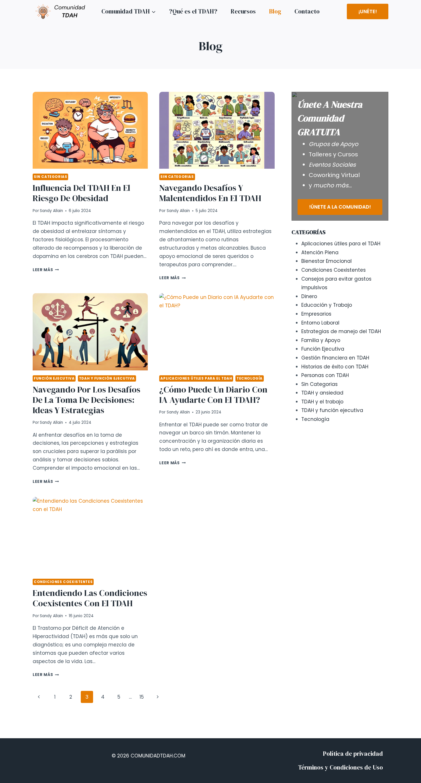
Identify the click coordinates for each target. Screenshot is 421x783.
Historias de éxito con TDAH (334, 366)
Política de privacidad (353, 753)
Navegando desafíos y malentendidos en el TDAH (210, 193)
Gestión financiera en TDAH (335, 357)
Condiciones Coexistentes (63, 582)
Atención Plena (320, 252)
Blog (275, 11)
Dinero (309, 296)
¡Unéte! (367, 11)
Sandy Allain (51, 210)
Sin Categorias (50, 176)
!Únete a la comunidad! (340, 206)
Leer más (46, 270)
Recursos (243, 11)
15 (141, 696)
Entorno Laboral (320, 322)
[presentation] (90, 130)
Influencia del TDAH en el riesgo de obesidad (81, 193)
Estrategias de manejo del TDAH (341, 331)
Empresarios (316, 313)
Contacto (307, 11)
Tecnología (250, 378)
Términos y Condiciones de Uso (340, 767)
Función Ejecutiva (54, 378)
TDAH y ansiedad (322, 392)
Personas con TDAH (325, 375)
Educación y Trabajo (326, 305)
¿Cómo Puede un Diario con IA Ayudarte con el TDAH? (213, 395)
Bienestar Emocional (326, 261)
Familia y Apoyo (320, 340)
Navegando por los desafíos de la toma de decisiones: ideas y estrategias (86, 400)
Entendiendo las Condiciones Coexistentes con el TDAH (90, 598)
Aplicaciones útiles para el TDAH (196, 378)
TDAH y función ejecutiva (107, 378)
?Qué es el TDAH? (193, 11)
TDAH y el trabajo (322, 401)
